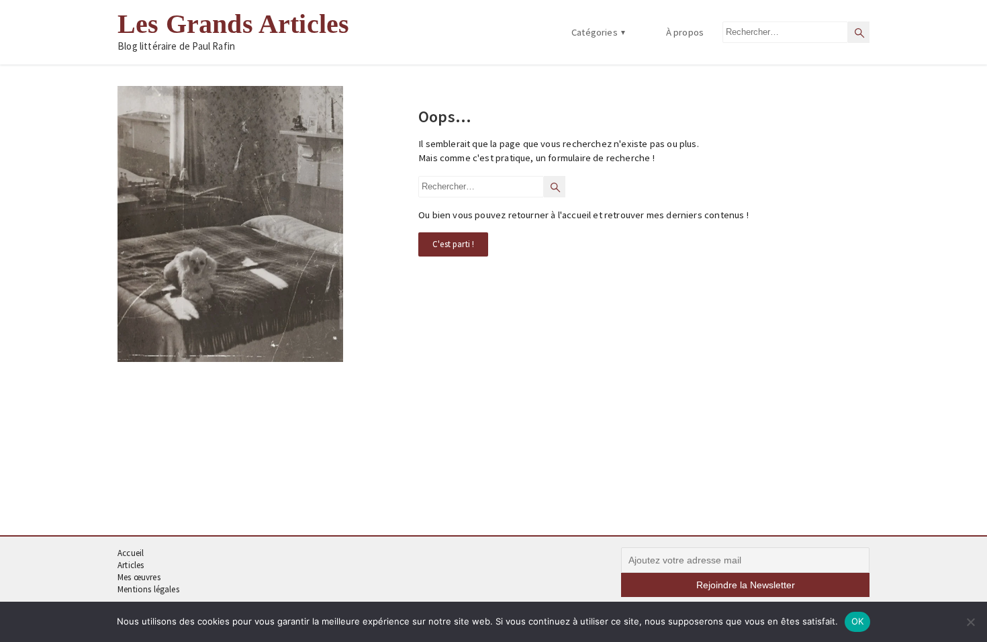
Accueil (130, 553)
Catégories (594, 32)
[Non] (970, 622)
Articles (130, 565)
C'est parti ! (453, 244)
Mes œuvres (138, 577)
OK (857, 621)
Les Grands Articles (233, 24)
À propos (685, 32)
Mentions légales (148, 589)
